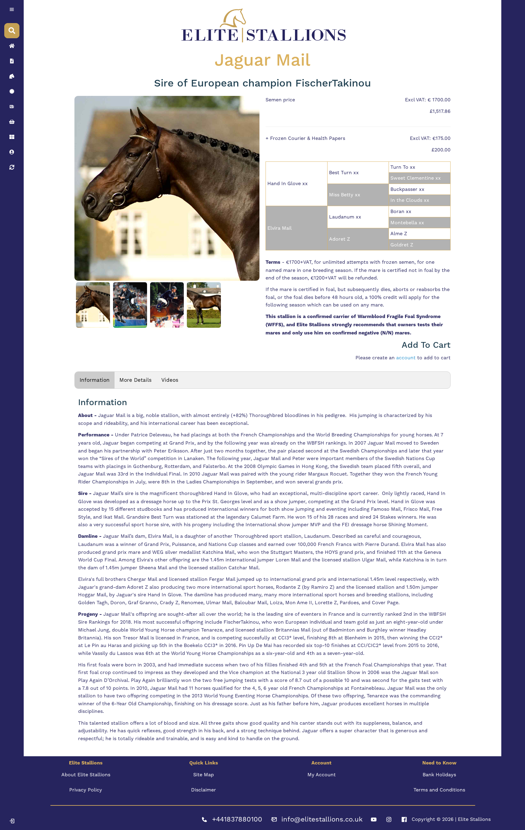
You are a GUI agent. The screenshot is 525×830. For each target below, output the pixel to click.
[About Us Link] (11, 61)
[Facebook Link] (404, 819)
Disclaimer (203, 790)
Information (95, 380)
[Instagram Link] (388, 819)
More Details (135, 380)
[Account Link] (11, 136)
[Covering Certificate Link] (11, 91)
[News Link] (11, 106)
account (406, 358)
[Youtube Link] (373, 819)
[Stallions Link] (11, 76)
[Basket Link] (11, 121)
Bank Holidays (439, 774)
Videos (169, 380)
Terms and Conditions (439, 790)
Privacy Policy (85, 790)
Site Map (203, 774)
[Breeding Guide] (11, 167)
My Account (321, 774)
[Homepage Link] (11, 45)
